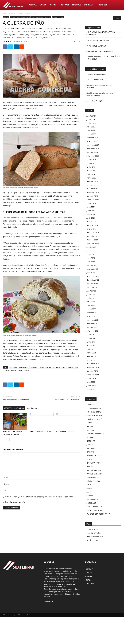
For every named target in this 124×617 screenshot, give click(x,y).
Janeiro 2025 (91, 185)
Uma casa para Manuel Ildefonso (16, 400)
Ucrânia (13, 370)
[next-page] (8, 439)
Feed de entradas (93, 533)
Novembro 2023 (92, 236)
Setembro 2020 (92, 375)
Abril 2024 (90, 218)
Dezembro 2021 (92, 320)
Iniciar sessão (91, 529)
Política (61, 17)
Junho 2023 (91, 254)
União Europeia (24, 370)
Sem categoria (92, 499)
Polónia (6, 370)
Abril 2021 (90, 349)
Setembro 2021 (92, 331)
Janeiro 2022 (91, 316)
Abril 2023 (90, 262)
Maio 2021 (90, 345)
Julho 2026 (90, 119)
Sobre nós (102, 5)
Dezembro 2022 (92, 276)
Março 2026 (91, 134)
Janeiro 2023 (91, 272)
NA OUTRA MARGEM (94, 463)
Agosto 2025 (91, 159)
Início (4, 14)
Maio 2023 (90, 258)
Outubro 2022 (92, 283)
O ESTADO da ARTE (94, 470)
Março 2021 (91, 353)
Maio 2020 (90, 389)
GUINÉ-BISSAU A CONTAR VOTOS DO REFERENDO (100, 33)
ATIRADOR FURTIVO (94, 408)
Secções (89, 496)
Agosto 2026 (91, 116)
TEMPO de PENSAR (94, 506)
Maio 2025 (90, 170)
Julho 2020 (90, 382)
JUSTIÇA (53, 5)
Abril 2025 (90, 174)
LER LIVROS (91, 448)
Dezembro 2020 (92, 364)
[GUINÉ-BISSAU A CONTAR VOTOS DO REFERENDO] (15, 421)
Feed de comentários (94, 536)
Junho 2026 (91, 123)
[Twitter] (10, 46)
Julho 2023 (90, 251)
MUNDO (43, 5)
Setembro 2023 (92, 243)
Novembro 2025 (92, 149)
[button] (118, 5)
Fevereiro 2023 (92, 269)
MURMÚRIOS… (101, 74)
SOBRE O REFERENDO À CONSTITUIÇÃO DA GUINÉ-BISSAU (103, 58)
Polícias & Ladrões (93, 481)
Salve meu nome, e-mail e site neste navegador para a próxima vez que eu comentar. (39, 497)
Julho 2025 (90, 163)
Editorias (47, 17)
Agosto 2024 (91, 203)
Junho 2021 (91, 342)
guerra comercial (45, 367)
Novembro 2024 (92, 192)
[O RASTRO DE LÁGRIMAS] (68, 421)
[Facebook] (5, 46)
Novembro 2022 (92, 280)
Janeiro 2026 (91, 141)
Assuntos (12, 14)
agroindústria (23, 367)
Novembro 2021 (92, 323)
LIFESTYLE (76, 5)
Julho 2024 (90, 207)
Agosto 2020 (91, 378)
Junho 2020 (91, 385)
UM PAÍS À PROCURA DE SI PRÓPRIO (100, 51)
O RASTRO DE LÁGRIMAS (65, 432)
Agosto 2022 (91, 291)
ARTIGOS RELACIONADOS (14, 408)
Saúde (89, 492)
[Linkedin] (16, 46)
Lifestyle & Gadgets (37, 17)
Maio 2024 (90, 214)
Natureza (90, 466)
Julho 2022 (90, 294)
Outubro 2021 (92, 327)
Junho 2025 (91, 167)
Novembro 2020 (92, 367)
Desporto (90, 426)
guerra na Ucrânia (59, 367)
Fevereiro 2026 (92, 138)
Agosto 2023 (91, 247)
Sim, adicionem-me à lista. (14, 502)
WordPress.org (92, 540)
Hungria (70, 367)
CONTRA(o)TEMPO (93, 412)
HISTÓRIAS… (91, 441)
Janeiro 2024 (91, 229)
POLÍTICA (33, 5)
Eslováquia (34, 367)
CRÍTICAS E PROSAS (94, 415)
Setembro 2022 (92, 287)
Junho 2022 (91, 298)
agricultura (13, 367)
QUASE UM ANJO (96, 101)
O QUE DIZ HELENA (94, 474)
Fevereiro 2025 (92, 181)
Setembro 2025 (92, 156)
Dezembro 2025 (92, 145)
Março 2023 (91, 265)
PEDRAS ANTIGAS (93, 477)
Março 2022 (91, 309)
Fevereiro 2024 (92, 225)
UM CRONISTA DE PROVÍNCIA (98, 514)
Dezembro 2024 (92, 189)
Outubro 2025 (92, 152)
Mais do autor (32, 408)
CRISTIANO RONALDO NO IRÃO (67, 400)
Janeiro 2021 (91, 360)
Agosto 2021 (91, 334)
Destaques (90, 430)
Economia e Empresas (23, 17)
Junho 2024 (91, 210)
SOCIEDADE (64, 5)
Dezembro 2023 (92, 232)
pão (76, 367)
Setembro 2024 (92, 200)
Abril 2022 (90, 305)
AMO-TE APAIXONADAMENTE (40, 432)
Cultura (20, 14)
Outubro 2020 (92, 371)
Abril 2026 (90, 130)
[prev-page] (4, 439)
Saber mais (48, 602)
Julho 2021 (90, 338)
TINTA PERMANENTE (94, 510)
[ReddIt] (21, 46)
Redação (8, 41)
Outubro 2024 (92, 196)
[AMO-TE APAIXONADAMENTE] (41, 421)
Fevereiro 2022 (92, 313)
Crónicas (88, 5)
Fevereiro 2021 (92, 356)
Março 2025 (91, 178)
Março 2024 (91, 221)
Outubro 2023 (92, 240)
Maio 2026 (90, 127)
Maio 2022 (90, 302)
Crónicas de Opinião (94, 419)
